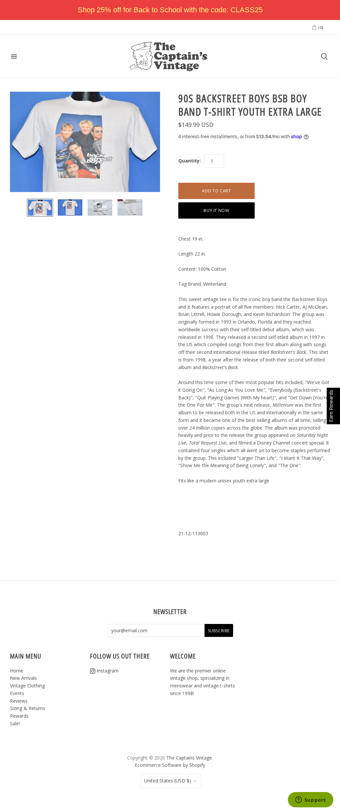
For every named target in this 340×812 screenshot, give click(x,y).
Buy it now (216, 210)
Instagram (107, 670)
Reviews (19, 701)
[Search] (324, 56)
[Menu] (14, 56)
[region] (170, 10)
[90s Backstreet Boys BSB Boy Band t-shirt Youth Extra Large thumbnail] (40, 208)
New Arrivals (23, 678)
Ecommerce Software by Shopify (170, 765)
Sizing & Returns (27, 708)
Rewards (19, 716)
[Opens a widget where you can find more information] (310, 800)
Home (16, 670)
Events (17, 693)
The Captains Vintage (189, 758)
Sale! (15, 723)
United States (167, 780)
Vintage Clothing (27, 685)
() (320, 27)
